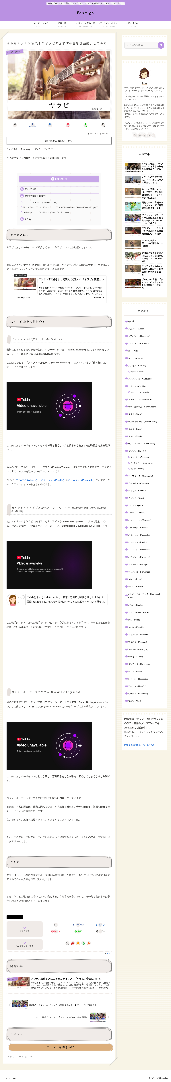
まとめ (28, 219)
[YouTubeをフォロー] (73, 943)
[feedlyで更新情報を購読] (83, 943)
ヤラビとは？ (31, 189)
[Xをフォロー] (67, 943)
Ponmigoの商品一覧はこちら (139, 745)
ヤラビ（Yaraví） (15, 917)
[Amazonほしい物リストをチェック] (78, 943)
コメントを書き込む (60, 1047)
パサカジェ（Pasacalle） (82, 480)
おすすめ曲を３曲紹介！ (36, 196)
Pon (144, 83)
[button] (103, 125)
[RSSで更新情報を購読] (89, 943)
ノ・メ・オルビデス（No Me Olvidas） (40, 202)
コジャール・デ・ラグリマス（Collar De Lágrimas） (46, 212)
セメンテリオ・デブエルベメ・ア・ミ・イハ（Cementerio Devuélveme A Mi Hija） (60, 207)
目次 (57, 179)
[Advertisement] (59, 656)
